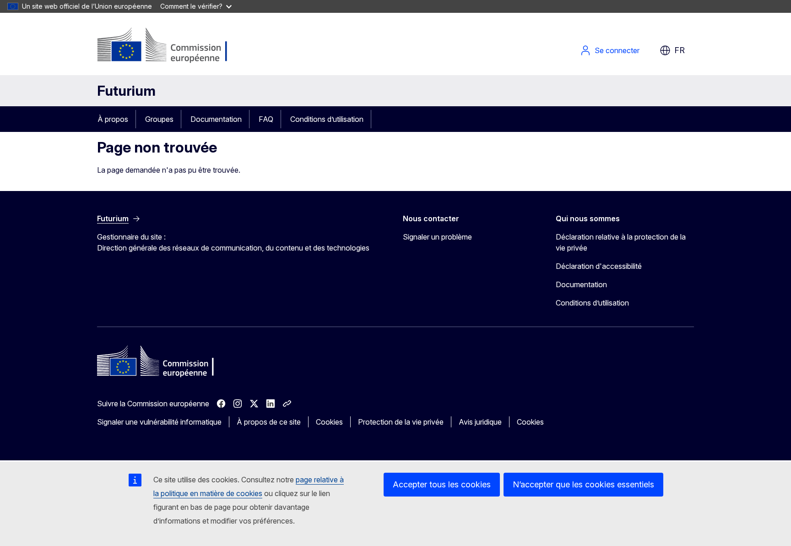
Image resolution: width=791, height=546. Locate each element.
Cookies (329, 421)
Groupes (159, 119)
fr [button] (679, 50)
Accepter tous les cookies (442, 484)
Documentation (216, 119)
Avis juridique (480, 421)
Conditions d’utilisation (326, 119)
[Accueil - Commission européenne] (171, 45)
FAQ (266, 119)
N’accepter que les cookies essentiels (583, 484)
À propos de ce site (269, 421)
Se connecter (617, 50)
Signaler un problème (437, 236)
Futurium (126, 90)
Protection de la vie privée (401, 421)
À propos (113, 119)
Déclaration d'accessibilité (599, 266)
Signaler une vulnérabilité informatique (159, 421)
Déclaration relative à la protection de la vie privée (621, 242)
